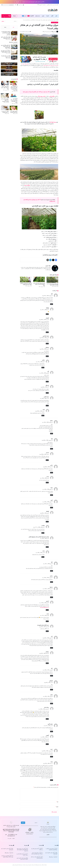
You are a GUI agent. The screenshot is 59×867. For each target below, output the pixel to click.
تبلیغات (30, 16)
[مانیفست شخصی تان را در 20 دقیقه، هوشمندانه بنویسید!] (5, 95)
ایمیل (57, 806)
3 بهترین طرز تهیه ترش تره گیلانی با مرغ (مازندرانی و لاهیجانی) (6, 33)
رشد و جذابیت (37, 16)
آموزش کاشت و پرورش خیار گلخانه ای (50, 255)
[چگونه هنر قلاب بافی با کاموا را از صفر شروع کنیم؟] (14, 39)
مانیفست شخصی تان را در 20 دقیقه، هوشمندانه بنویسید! (5, 100)
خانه (56, 20)
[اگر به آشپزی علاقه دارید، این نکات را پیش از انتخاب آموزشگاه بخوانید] (14, 47)
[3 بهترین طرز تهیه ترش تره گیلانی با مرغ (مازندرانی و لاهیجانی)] (14, 33)
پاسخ (51, 304)
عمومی (43, 16)
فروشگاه (14, 16)
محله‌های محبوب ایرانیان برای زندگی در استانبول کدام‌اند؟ (5, 51)
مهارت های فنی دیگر (44, 20)
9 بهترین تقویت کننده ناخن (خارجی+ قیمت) (13, 112)
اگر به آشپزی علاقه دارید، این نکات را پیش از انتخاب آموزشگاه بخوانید (5, 46)
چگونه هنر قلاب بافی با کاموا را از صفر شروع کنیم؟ (5, 37)
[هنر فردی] (52, 10)
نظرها (5, 27)
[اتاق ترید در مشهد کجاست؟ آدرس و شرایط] (14, 57)
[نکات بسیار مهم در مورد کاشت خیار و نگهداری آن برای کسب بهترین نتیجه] (39, 279)
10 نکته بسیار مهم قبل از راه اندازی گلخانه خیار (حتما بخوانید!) (26, 284)
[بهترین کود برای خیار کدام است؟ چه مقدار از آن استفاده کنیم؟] (52, 280)
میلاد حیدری (54, 31)
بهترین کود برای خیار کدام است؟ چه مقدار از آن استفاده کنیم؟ (52, 284)
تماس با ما (9, 838)
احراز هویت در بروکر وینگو (13, 42)
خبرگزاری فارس (52, 96)
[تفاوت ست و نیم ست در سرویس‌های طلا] (5, 108)
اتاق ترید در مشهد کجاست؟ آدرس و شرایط (5, 56)
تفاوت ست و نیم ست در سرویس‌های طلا (5, 112)
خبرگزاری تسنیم (27, 185)
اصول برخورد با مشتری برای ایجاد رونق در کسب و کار (5, 88)
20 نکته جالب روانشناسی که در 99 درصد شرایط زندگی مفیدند (14, 100)
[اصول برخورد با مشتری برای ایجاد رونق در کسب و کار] (5, 83)
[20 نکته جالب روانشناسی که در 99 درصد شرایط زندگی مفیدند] (13, 95)
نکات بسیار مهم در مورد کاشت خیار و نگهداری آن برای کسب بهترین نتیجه (36, 92)
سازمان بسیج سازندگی (42, 96)
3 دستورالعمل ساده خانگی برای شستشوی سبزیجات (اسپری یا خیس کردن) (14, 88)
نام (57, 801)
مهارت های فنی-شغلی (51, 20)
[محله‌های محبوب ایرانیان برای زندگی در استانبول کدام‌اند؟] (14, 52)
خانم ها (47, 16)
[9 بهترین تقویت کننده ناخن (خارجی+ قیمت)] (13, 108)
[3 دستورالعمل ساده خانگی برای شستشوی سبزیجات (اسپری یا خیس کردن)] (13, 83)
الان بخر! (17, 2)
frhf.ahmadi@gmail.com (44, 607)
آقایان (52, 16)
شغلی (56, 16)
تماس (24, 16)
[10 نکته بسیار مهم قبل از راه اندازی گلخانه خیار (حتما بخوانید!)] (26, 279)
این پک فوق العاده (53, 122)
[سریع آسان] (39, 62)
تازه (13, 27)
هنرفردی (48, 834)
